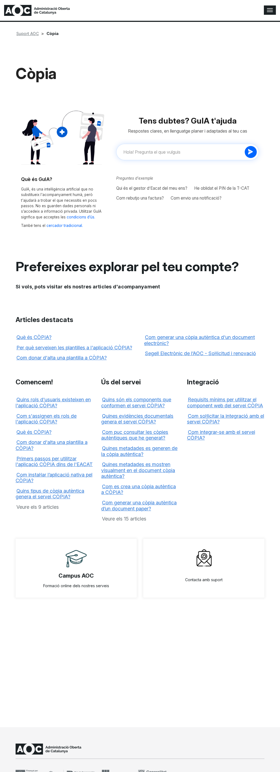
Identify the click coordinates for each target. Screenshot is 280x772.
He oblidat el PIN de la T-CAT (221, 188)
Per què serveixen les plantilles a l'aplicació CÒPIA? (74, 347)
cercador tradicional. (64, 225)
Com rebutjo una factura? (140, 198)
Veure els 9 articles (37, 507)
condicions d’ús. (81, 217)
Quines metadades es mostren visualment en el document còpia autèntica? (138, 470)
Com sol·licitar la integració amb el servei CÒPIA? (225, 419)
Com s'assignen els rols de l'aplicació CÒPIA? (46, 419)
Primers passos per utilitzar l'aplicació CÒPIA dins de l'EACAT (54, 461)
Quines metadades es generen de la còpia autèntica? (139, 451)
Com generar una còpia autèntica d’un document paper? (139, 505)
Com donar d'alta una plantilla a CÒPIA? (61, 358)
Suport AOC (27, 33)
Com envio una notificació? (196, 198)
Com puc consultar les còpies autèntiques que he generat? (134, 435)
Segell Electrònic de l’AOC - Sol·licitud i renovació (200, 353)
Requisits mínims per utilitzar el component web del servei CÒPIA (225, 402)
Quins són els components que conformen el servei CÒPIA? (136, 402)
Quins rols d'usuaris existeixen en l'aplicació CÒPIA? (53, 402)
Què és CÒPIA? (33, 337)
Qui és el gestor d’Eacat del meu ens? (151, 188)
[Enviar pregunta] (251, 152)
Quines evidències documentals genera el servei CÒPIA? (137, 419)
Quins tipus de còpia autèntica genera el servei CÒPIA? (50, 494)
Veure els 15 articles (124, 519)
